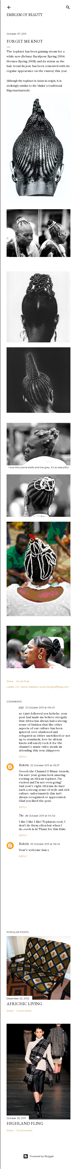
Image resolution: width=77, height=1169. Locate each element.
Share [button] (10, 681)
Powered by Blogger (42, 1156)
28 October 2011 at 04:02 (40, 815)
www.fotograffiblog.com (54, 686)
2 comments (23, 1010)
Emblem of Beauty (24, 14)
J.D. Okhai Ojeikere (26, 686)
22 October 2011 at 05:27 (45, 765)
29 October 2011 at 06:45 (45, 843)
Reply (23, 756)
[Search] (68, 6)
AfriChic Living (24, 1003)
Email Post (22, 681)
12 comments (24, 1130)
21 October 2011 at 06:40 (40, 707)
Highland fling (25, 1123)
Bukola (24, 765)
